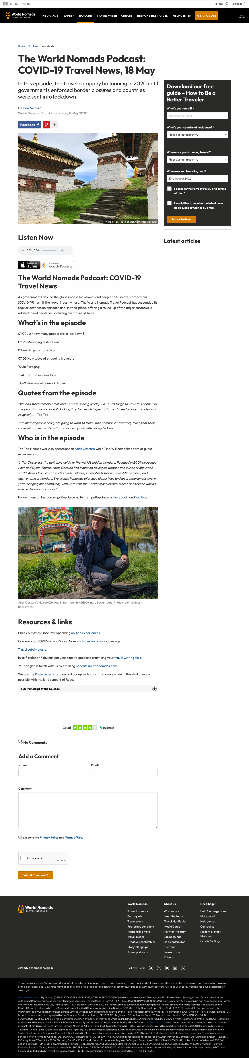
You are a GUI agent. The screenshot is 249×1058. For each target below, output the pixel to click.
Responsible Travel (152, 15)
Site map (169, 947)
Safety (68, 15)
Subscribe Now (181, 219)
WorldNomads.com (29, 997)
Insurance (50, 15)
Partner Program (175, 931)
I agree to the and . (52, 837)
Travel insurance (138, 911)
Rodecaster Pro (46, 674)
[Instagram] (175, 968)
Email (95, 765)
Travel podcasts (137, 952)
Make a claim (208, 916)
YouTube (141, 497)
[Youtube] (167, 968)
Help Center (182, 15)
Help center (208, 921)
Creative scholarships (141, 942)
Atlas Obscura (85, 449)
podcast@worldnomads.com (96, 666)
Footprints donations (141, 926)
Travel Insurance (94, 641)
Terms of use (172, 952)
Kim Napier (31, 108)
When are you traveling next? (186, 171)
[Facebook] (159, 968)
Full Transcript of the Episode (40, 689)
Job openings (172, 936)
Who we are (171, 911)
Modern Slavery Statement (210, 934)
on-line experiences (85, 633)
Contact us (22, 4)
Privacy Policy (49, 837)
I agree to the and (200, 191)
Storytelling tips (137, 947)
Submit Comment (34, 875)
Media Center (173, 926)
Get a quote (206, 15)
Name (22, 765)
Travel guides (135, 936)
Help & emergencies (213, 911)
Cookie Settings (210, 941)
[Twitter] (151, 968)
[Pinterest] (183, 968)
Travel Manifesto (175, 921)
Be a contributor (174, 942)
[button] (241, 15)
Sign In (48, 968)
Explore (85, 15)
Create (126, 15)
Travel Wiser (107, 15)
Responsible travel (139, 931)
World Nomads (20, 15)
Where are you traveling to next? (189, 152)
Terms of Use (73, 837)
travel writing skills (128, 658)
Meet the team (173, 916)
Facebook (120, 497)
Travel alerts (135, 921)
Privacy (169, 957)
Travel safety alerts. (32, 649)
